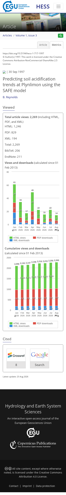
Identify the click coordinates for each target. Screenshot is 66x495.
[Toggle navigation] (58, 6)
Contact (13, 486)
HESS (43, 6)
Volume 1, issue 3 (26, 35)
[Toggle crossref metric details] (16, 355)
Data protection (45, 486)
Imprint (27, 486)
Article (43, 45)
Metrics (56, 45)
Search (39, 365)
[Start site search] (60, 36)
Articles (7, 35)
